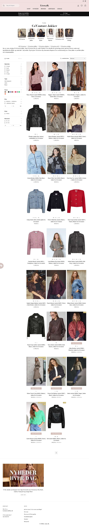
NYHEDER (35, 9)
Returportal (26, 521)
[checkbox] (13, 66)
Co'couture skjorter (44, 46)
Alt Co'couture (22, 46)
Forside (44, 23)
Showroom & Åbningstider (30, 514)
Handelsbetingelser (28, 516)
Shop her (23, 494)
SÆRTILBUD (51, 9)
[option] (23, 14)
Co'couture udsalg (65, 46)
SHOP (28, 9)
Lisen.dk (44, 5)
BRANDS (43, 9)
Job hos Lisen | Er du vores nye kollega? (33, 509)
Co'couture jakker (32, 46)
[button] (78, 58)
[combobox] (12, 5)
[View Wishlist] (81, 5)
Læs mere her (6, 516)
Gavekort (26, 519)
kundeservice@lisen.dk (8, 510)
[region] (13, 257)
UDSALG (59, 9)
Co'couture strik (55, 46)
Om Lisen (26, 512)
